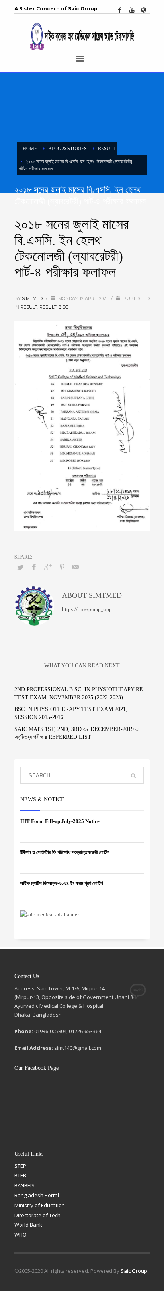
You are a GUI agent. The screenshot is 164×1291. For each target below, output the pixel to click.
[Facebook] (120, 10)
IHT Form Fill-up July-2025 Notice (60, 821)
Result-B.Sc (53, 307)
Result (28, 307)
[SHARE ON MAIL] (76, 567)
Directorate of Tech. (38, 1215)
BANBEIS (24, 1185)
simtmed (33, 298)
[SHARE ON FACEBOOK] (34, 567)
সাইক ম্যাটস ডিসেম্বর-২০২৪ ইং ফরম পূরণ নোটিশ (61, 883)
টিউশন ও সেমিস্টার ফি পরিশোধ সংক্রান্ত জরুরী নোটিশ (64, 852)
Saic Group (134, 1270)
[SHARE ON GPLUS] (48, 567)
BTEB (20, 1175)
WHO (20, 1234)
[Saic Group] (144, 10)
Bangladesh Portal (36, 1195)
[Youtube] (132, 10)
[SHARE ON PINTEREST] (62, 567)
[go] (133, 775)
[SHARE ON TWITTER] (20, 568)
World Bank (28, 1224)
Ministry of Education (39, 1205)
